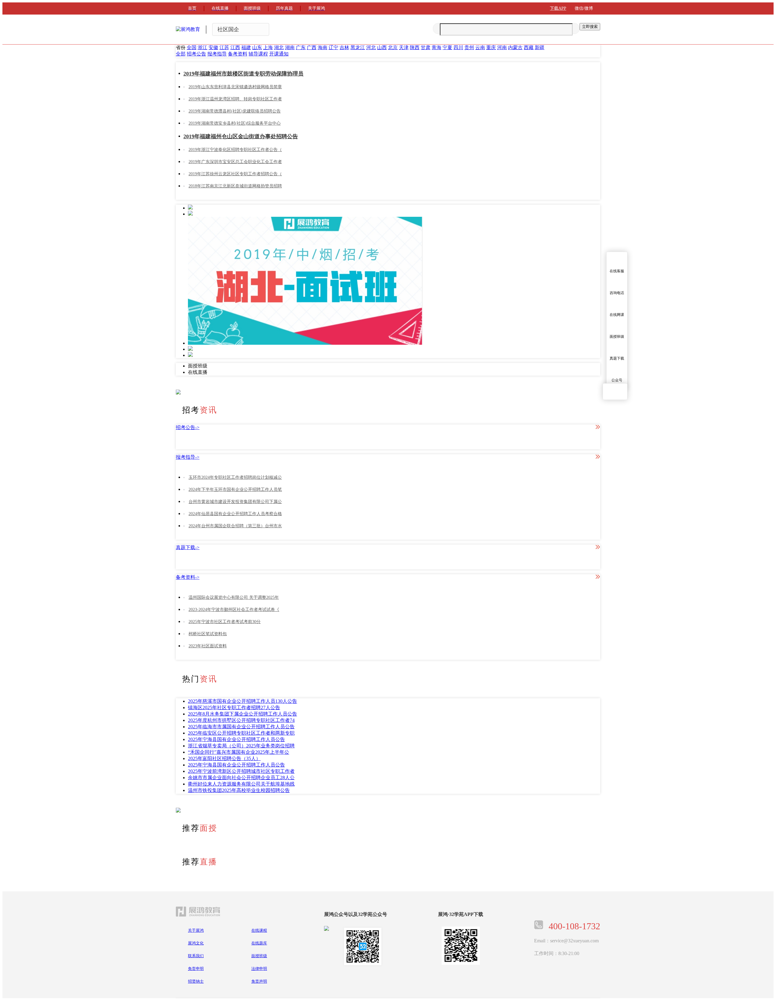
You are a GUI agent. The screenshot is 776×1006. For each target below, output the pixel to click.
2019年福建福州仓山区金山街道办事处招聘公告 (240, 136)
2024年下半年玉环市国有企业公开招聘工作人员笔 (235, 489)
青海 (436, 47)
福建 (246, 47)
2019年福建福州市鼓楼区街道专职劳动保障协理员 (243, 74)
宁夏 (447, 47)
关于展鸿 (196, 930)
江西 (235, 47)
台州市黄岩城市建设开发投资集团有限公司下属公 (235, 501)
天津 (404, 47)
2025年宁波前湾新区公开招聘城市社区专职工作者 (241, 771)
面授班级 (259, 956)
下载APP (558, 8)
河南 (502, 47)
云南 (480, 47)
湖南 (290, 47)
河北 (371, 47)
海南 (322, 47)
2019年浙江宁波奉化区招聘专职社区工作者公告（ (235, 149)
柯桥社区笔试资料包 (208, 634)
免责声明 (259, 981)
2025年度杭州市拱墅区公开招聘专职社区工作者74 (241, 720)
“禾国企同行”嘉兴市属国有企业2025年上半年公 (238, 752)
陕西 (415, 47)
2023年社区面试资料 (208, 646)
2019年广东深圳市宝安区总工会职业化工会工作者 (235, 161)
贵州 (469, 47)
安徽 (213, 47)
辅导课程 (258, 53)
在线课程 (259, 930)
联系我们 (196, 956)
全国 (191, 47)
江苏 (224, 47)
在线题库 (259, 943)
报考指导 (217, 53)
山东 (257, 47)
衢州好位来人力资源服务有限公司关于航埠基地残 (241, 783)
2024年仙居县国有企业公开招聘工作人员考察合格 (235, 513)
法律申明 (259, 968)
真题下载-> (187, 547)
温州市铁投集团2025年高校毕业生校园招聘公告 (239, 790)
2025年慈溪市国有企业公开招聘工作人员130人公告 (242, 701)
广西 (311, 47)
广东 (301, 47)
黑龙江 (357, 47)
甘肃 (425, 47)
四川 (458, 47)
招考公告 (196, 53)
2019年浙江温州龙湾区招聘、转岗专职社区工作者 (235, 99)
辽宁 (333, 47)
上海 (268, 47)
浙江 (202, 47)
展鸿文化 (196, 943)
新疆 (539, 47)
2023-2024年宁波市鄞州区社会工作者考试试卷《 (234, 609)
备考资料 (237, 53)
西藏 (529, 47)
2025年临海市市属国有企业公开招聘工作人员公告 (241, 726)
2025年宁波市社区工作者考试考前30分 (225, 621)
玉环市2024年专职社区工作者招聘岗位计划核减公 (235, 477)
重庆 (491, 47)
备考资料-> (187, 577)
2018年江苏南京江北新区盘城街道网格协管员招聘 (235, 186)
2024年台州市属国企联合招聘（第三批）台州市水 (235, 526)
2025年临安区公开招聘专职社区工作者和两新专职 (241, 733)
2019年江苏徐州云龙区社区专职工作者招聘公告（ (235, 174)
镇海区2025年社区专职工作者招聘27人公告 (234, 707)
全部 (181, 53)
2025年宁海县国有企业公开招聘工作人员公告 (236, 739)
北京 (393, 47)
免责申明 (196, 968)
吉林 (344, 47)
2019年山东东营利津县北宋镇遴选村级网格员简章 (235, 87)
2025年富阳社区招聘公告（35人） (224, 758)
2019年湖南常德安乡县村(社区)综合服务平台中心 (235, 123)
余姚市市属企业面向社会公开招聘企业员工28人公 (241, 777)
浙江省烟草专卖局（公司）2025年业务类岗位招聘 (241, 745)
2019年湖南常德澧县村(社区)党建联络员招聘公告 (235, 111)
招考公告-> (187, 427)
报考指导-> (187, 457)
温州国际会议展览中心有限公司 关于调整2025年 (234, 597)
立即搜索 (590, 26)
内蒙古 (515, 47)
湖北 (279, 47)
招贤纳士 (196, 981)
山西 (382, 47)
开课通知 (279, 53)
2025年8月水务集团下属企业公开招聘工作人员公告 (242, 713)
